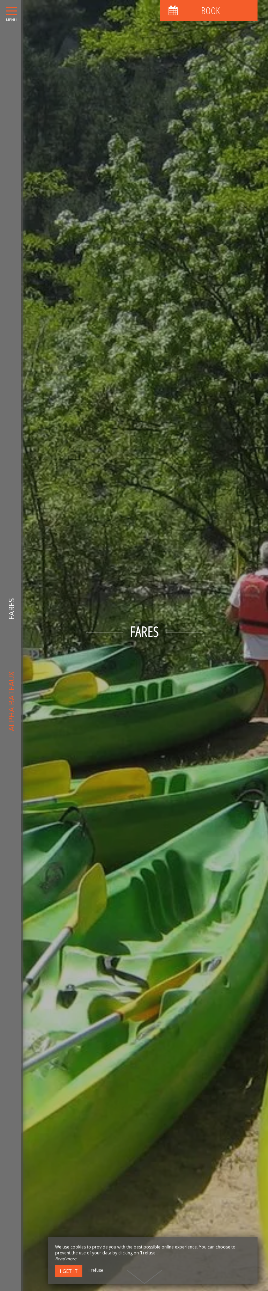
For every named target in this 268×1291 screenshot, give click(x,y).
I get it (69, 1271)
